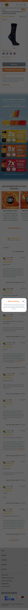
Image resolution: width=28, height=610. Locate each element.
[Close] (23, 301)
